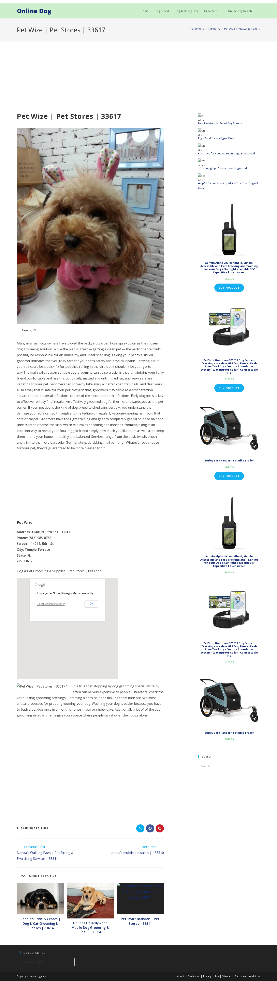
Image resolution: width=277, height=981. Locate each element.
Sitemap (227, 976)
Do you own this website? (51, 604)
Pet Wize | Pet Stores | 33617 (242, 28)
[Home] (186, 28)
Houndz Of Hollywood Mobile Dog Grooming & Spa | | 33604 (90, 927)
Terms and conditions (247, 976)
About (180, 976)
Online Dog (34, 11)
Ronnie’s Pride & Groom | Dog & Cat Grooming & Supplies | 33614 (40, 923)
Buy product (229, 287)
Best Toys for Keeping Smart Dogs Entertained (226, 153)
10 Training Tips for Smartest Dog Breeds (223, 168)
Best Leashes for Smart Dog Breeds (220, 123)
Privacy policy (211, 976)
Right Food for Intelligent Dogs (216, 138)
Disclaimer (194, 976)
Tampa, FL (29, 330)
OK (91, 603)
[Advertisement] (90, 81)
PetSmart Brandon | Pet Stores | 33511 (140, 921)
